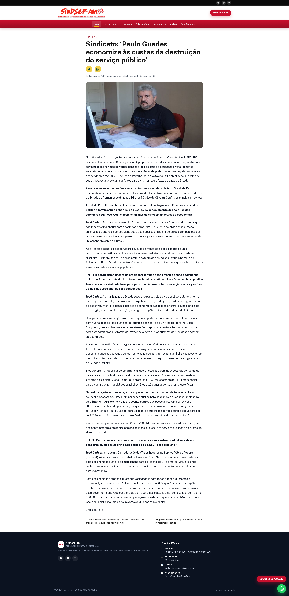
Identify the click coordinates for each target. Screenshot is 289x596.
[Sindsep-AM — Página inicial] (81, 13)
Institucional (110, 24)
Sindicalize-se (220, 12)
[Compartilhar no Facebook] (89, 69)
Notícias (127, 24)
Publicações (142, 24)
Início (96, 24)
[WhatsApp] (224, 3)
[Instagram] (218, 3)
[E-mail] (229, 3)
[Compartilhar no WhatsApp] (98, 69)
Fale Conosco (188, 24)
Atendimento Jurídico (165, 24)
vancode (231, 590)
